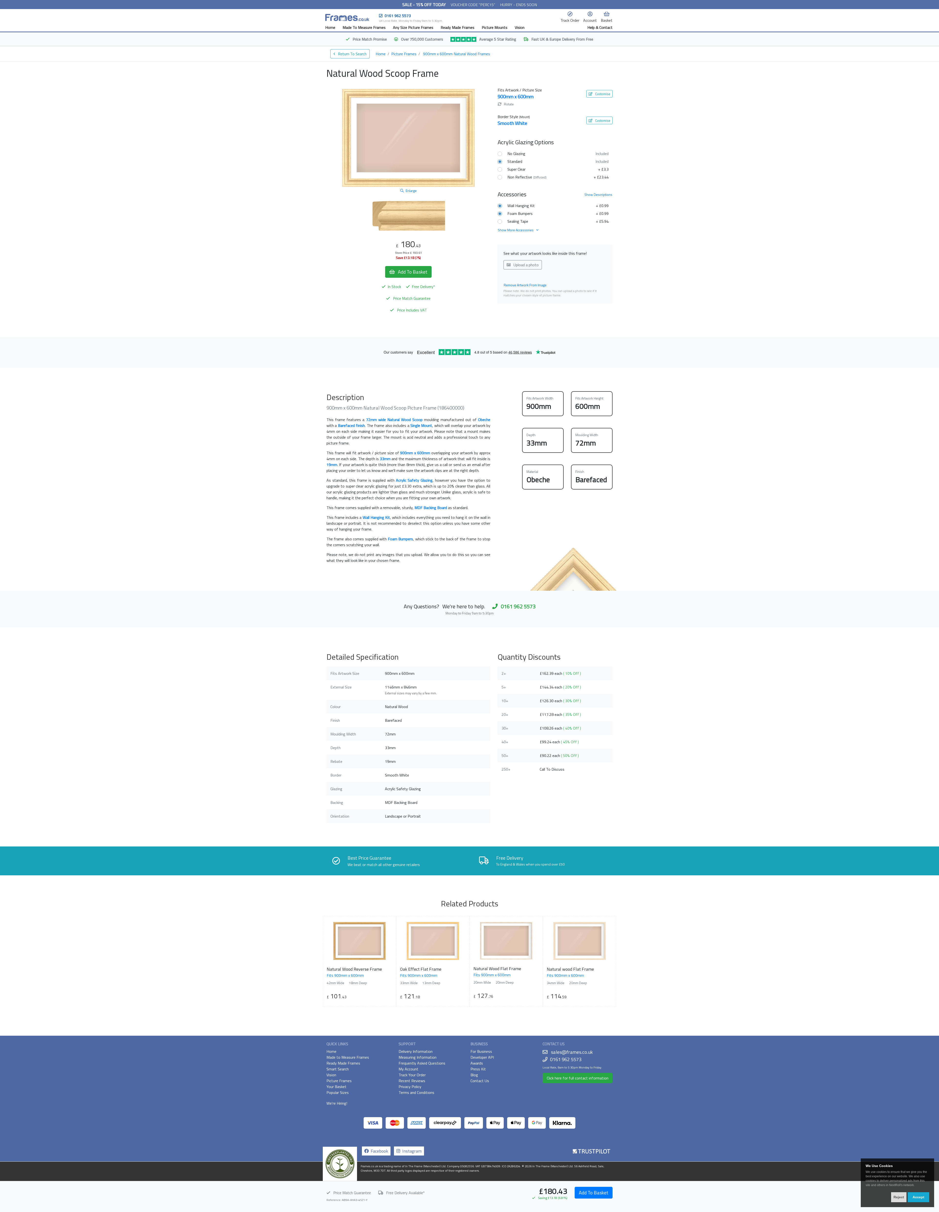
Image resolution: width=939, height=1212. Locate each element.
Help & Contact (600, 27)
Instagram (411, 1151)
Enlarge (411, 190)
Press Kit (478, 1069)
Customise (602, 93)
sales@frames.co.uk (572, 1052)
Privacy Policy (410, 1087)
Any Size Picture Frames (413, 27)
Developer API (482, 1057)
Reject (899, 1197)
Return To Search (352, 54)
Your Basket (336, 1087)
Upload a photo (526, 265)
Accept (918, 1197)
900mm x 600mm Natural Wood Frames (456, 54)
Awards (476, 1063)
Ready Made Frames (457, 27)
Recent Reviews (412, 1081)
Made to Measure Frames (347, 1057)
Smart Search (337, 1069)
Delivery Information (416, 1051)
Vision (520, 27)
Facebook (378, 1151)
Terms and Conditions (416, 1092)
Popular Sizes (337, 1092)
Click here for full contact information (577, 1078)
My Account (408, 1069)
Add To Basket (593, 1192)
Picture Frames (403, 54)
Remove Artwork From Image (525, 285)
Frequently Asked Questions (422, 1063)
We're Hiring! (336, 1103)
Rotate (508, 104)
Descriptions (598, 194)
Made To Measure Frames (364, 27)
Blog (474, 1075)
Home (330, 27)
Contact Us (479, 1081)
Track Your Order (412, 1075)
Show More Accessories (516, 230)
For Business (481, 1051)
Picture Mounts (494, 27)
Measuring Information (417, 1057)
